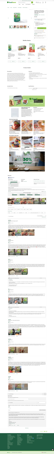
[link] (41, 431)
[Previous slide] (8, 18)
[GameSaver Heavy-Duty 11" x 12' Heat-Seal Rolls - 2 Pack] (22, 53)
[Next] (46, 53)
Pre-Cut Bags (19, 7)
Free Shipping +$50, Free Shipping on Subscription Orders (26, 0)
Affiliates (8, 446)
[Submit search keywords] (32, 2)
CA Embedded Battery (30, 442)
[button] (14, 0)
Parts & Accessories (10, 444)
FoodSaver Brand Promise (10, 436)
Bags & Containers (9, 443)
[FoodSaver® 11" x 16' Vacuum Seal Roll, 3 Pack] (31, 53)
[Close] (53, 0)
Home (8, 7)
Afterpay (18, 443)
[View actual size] (30, 9)
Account (18, 436)
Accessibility (18, 444)
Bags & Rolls (15, 7)
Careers (8, 448)
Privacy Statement (29, 436)
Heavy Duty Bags (25, 7)
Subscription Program (10, 442)
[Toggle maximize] (32, 9)
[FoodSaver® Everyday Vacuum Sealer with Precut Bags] (41, 53)
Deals (8, 445)
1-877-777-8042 (40, 437)
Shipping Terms (19, 442)
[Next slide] (31, 18)
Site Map (8, 447)
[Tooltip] (43, 19)
